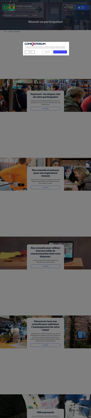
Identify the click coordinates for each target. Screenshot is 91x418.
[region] (46, 48)
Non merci (47, 51)
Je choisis (30, 51)
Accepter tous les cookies (60, 51)
